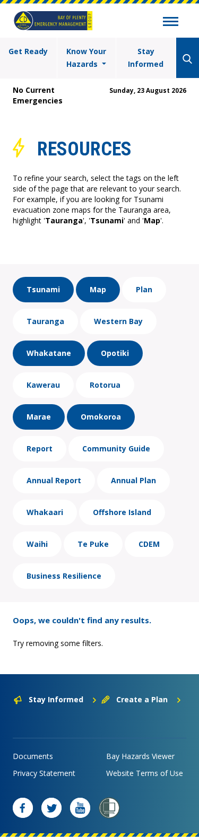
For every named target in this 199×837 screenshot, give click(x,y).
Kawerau (43, 385)
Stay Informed (145, 57)
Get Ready (28, 51)
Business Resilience (64, 576)
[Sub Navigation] (170, 23)
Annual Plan (133, 480)
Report (40, 448)
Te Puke (93, 544)
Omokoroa (101, 417)
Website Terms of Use (144, 773)
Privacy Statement (44, 773)
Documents (33, 756)
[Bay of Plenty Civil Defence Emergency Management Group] (53, 21)
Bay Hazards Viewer (140, 756)
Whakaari (45, 512)
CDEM (149, 544)
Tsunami (43, 289)
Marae (39, 417)
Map (98, 289)
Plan (144, 289)
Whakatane (49, 353)
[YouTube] (80, 808)
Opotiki (115, 353)
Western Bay (118, 321)
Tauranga (45, 321)
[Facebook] (23, 808)
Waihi (37, 544)
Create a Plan (142, 699)
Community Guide (116, 448)
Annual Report (54, 480)
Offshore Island (122, 512)
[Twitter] (51, 808)
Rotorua (105, 385)
